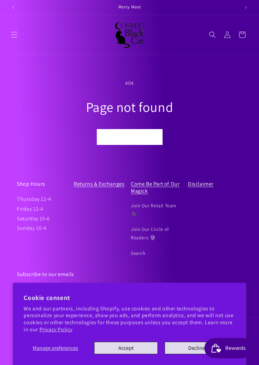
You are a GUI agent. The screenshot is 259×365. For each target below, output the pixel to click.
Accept (126, 348)
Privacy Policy (56, 329)
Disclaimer (200, 183)
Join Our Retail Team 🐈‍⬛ (153, 210)
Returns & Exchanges (99, 183)
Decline (196, 348)
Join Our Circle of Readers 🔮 (150, 233)
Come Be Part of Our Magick (155, 187)
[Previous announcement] (13, 7)
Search (138, 253)
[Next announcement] (245, 7)
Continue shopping (129, 137)
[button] (14, 34)
